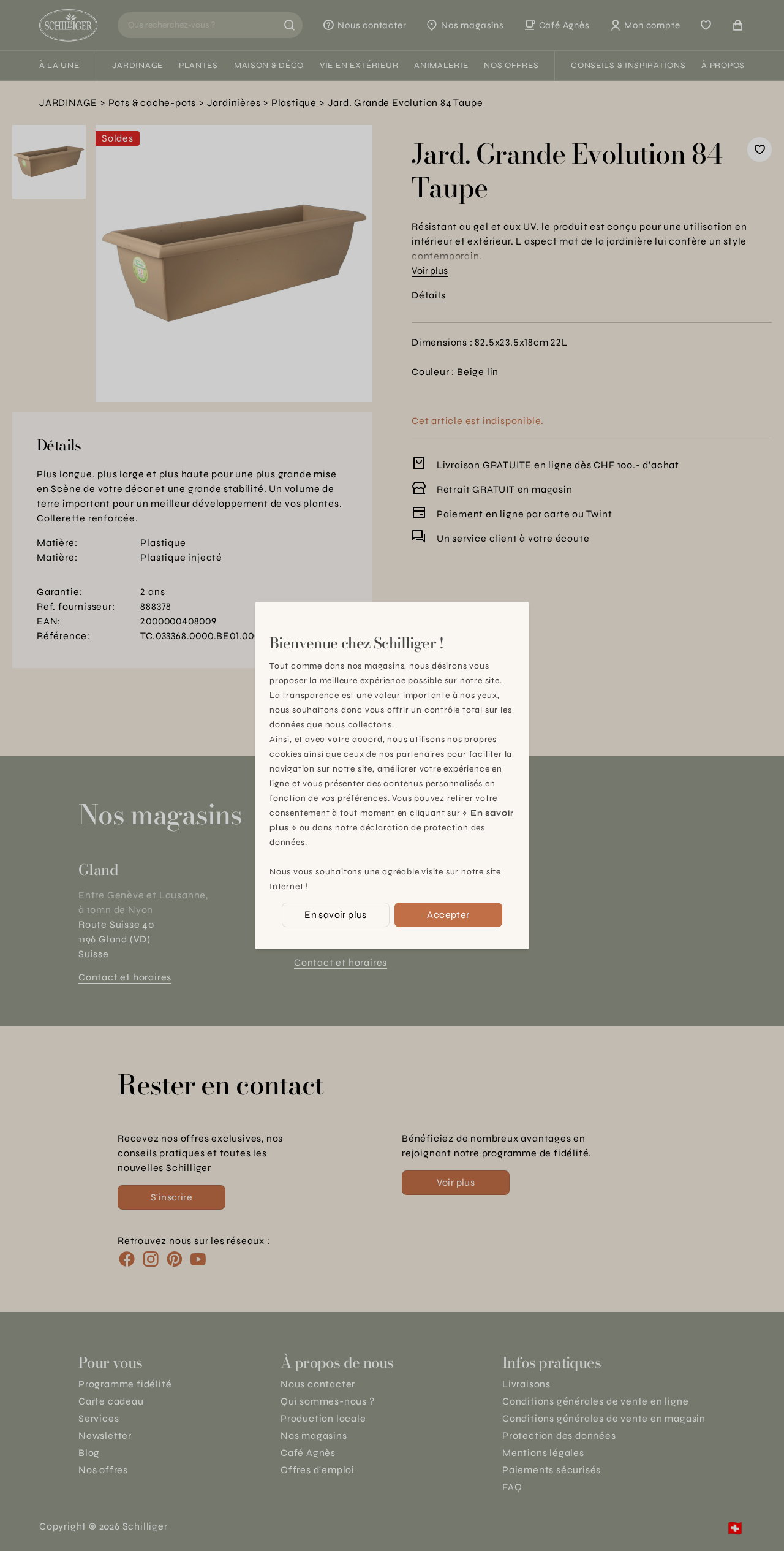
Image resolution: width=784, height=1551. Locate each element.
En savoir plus (335, 914)
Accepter (448, 914)
